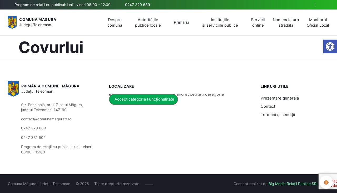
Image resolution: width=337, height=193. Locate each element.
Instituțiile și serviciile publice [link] (220, 22)
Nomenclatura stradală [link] (286, 22)
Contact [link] (268, 106)
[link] (330, 46)
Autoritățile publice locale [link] (148, 22)
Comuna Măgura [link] (37, 19)
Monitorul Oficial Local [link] (318, 22)
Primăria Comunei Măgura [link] (50, 86)
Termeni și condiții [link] (278, 114)
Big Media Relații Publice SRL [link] (294, 183)
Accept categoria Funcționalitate (144, 99)
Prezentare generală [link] (280, 98)
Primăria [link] (181, 22)
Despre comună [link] (114, 22)
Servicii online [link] (258, 22)
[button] (307, 5)
